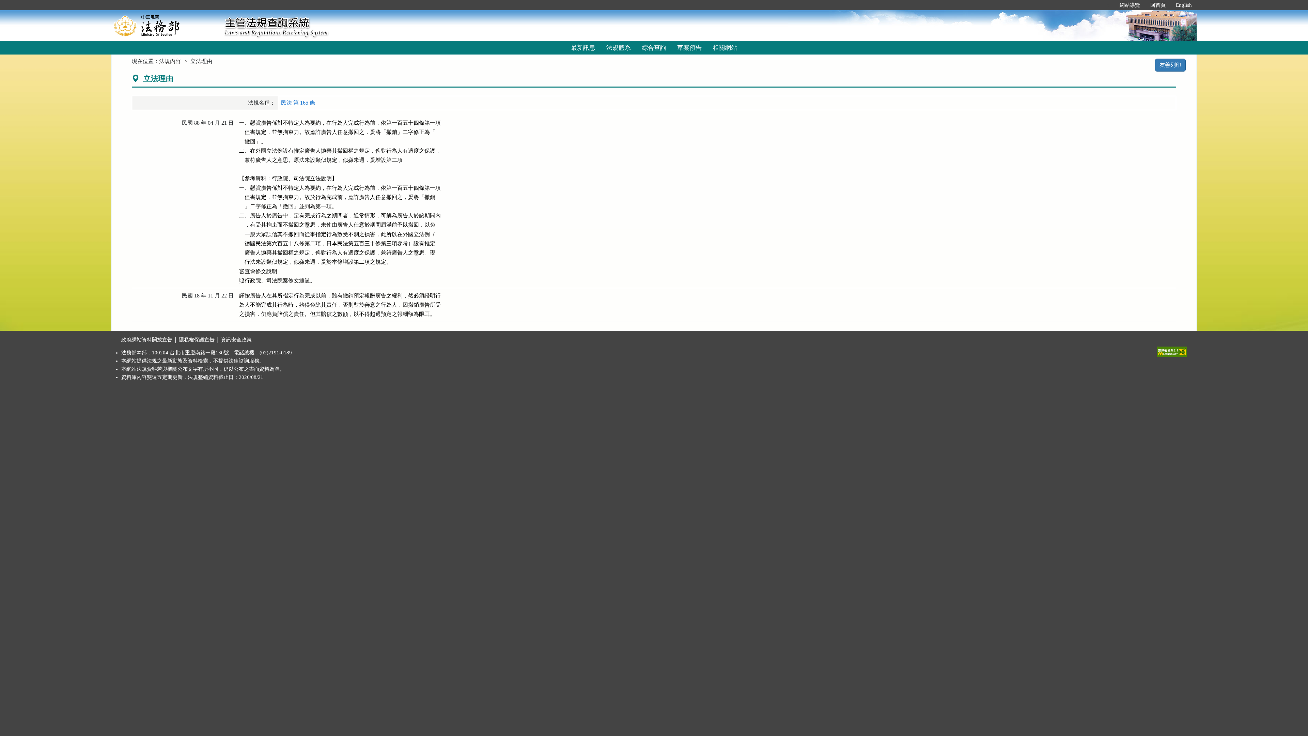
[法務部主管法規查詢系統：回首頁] (165, 25)
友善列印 (1170, 65)
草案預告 (689, 47)
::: (1107, 5)
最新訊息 (583, 47)
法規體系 (618, 47)
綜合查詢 (654, 47)
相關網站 (725, 47)
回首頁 (1158, 5)
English (1184, 5)
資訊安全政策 (236, 339)
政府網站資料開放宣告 (146, 339)
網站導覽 (1130, 5)
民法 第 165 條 (298, 103)
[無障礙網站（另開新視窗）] (1172, 350)
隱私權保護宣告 (197, 339)
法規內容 (170, 61)
